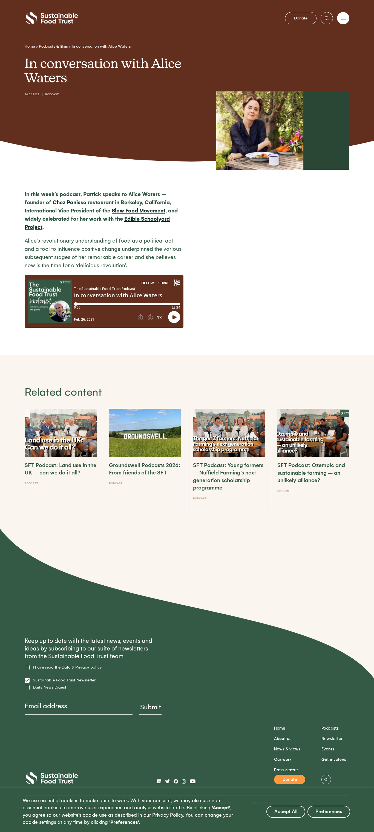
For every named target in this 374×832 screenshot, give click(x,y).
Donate (300, 18)
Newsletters (332, 739)
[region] (187, 810)
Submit (150, 707)
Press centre (286, 770)
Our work (283, 760)
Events (327, 749)
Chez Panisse (69, 202)
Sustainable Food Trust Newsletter (64, 680)
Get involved (333, 760)
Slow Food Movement (138, 211)
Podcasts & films (53, 46)
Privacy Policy (167, 815)
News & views (287, 749)
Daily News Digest (49, 687)
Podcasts (330, 728)
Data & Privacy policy (82, 667)
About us (282, 739)
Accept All (285, 811)
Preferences (328, 811)
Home (30, 46)
